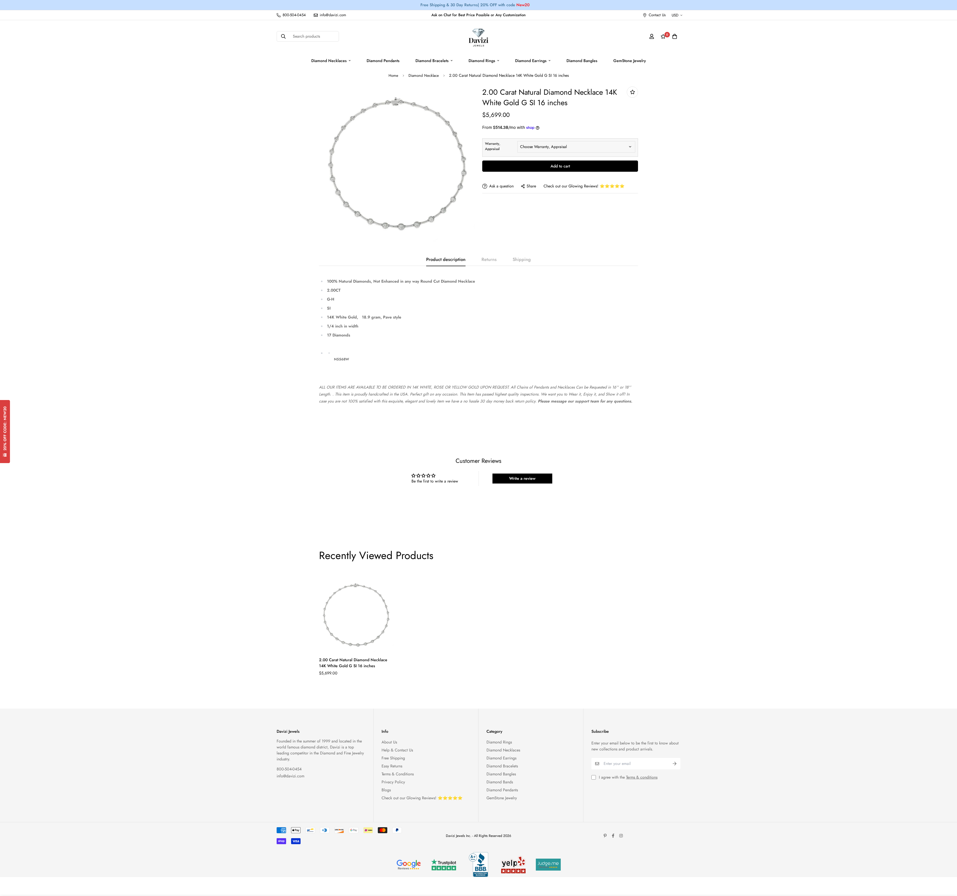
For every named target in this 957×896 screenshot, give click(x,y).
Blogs (386, 790)
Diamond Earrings (531, 61)
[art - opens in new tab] (408, 865)
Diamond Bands (499, 782)
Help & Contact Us (397, 750)
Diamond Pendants (383, 61)
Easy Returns (392, 766)
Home (393, 75)
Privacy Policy (393, 782)
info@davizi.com (290, 776)
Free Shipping (393, 758)
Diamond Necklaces (329, 61)
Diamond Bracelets (432, 61)
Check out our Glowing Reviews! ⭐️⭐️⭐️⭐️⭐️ (584, 186)
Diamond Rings (482, 61)
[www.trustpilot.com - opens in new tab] (443, 865)
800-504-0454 (289, 769)
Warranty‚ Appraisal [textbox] (492, 146)
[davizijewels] (478, 36)
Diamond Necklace (423, 75)
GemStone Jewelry (629, 61)
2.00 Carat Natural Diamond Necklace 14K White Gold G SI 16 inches (353, 663)
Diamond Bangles (581, 61)
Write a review (522, 478)
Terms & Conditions (398, 774)
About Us (389, 742)
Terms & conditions (641, 777)
